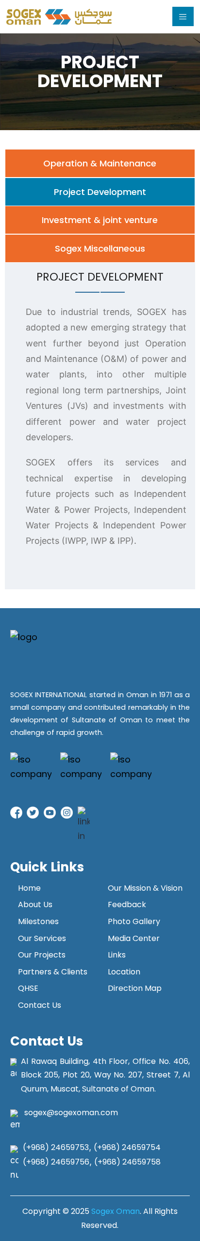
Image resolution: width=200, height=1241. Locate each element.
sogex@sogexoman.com (71, 1112)
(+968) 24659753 (56, 1147)
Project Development (100, 192)
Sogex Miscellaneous (100, 248)
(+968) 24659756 (56, 1161)
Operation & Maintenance (99, 163)
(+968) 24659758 (127, 1161)
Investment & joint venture (100, 220)
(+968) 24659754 (127, 1147)
